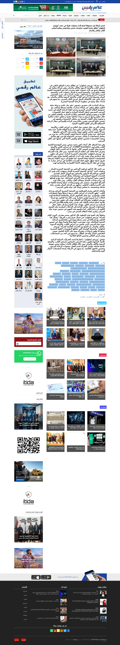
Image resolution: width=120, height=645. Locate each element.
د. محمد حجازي (38, 218)
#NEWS (25, 615)
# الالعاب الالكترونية (84, 274)
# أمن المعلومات (75, 290)
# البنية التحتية (75, 274)
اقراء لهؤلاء (38, 154)
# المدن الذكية (101, 290)
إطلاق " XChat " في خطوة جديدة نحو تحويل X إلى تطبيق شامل (76, 426)
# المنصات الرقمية (100, 287)
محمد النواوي (19, 180)
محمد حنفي (28, 180)
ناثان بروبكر (28, 243)
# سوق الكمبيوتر (57, 274)
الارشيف (3, 35)
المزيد (40, 15)
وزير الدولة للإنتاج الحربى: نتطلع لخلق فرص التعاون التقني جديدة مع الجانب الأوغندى (76, 323)
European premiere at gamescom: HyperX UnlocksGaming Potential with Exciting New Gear (85, 610)
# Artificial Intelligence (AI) (56, 276)
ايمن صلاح (38, 180)
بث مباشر (46, 15)
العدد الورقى (3, 25)
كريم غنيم (18, 218)
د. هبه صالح (28, 191)
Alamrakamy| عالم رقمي (84, 639)
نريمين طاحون (38, 279)
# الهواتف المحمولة (66, 274)
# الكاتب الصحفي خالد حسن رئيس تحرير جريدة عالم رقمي (93, 271)
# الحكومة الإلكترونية (52, 287)
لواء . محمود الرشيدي (19, 192)
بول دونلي (28, 267)
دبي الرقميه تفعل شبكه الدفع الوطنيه (57, 395)
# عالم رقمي (58, 263)
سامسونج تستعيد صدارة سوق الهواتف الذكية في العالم (97, 426)
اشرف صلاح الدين (38, 303)
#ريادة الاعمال (62, 284)
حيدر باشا (38, 254)
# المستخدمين (91, 287)
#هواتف (25, 599)
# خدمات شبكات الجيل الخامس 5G (84, 284)
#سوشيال (25, 603)
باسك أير (19, 243)
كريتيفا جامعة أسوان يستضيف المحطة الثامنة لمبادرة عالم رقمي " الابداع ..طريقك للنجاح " (29, 538)
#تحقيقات (25, 591)
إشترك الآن (29, 359)
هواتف (83, 15)
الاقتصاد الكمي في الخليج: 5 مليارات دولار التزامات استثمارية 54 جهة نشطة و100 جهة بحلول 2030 (84, 618)
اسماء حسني (38, 204)
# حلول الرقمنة (66, 263)
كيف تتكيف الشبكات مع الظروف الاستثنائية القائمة (76, 447)
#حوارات (25, 619)
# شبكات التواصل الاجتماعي (98, 284)
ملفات (88, 15)
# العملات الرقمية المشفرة (64, 287)
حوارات (53, 15)
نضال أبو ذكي (28, 290)
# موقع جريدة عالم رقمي (75, 271)
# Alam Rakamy (64, 271)
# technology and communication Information (83, 279)
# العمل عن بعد (83, 287)
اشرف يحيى (19, 267)
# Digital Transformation (77, 276)
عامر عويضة (28, 279)
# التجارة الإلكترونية (84, 282)
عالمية (70, 15)
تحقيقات (94, 15)
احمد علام (38, 243)
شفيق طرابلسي (19, 255)
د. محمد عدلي (28, 204)
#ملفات (25, 595)
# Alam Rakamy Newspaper (68, 265)
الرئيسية (102, 15)
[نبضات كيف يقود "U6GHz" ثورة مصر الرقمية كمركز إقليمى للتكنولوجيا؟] (28, 39)
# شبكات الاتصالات (83, 263)
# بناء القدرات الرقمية (89, 265)
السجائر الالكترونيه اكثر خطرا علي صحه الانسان (96, 395)
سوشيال (76, 15)
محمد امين (18, 279)
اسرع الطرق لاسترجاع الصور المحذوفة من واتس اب (98, 447)
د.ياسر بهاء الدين (18, 167)
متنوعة (65, 15)
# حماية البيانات (67, 279)
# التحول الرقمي (74, 263)
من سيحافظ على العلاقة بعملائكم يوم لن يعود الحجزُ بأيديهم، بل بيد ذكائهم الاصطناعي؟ (85, 593)
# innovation (67, 276)
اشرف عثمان (29, 218)
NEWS (59, 15)
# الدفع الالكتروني (58, 279)
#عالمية (25, 607)
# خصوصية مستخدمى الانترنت (62, 282)
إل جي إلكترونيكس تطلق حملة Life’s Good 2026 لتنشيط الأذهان (56, 375)
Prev (15, 416)
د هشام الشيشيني (28, 230)
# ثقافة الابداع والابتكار (99, 279)
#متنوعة (25, 611)
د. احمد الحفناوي (19, 205)
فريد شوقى (28, 166)
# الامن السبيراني (74, 287)
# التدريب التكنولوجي (100, 265)
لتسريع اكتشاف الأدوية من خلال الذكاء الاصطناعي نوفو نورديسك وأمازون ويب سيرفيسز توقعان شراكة (46, 593)
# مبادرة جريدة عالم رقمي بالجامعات (97, 274)
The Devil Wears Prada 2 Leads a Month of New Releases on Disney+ (85, 601)
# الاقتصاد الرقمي (74, 282)
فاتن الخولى (38, 166)
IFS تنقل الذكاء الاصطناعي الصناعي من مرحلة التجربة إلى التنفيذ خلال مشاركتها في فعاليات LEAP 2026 (72, 20)
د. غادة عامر (38, 191)
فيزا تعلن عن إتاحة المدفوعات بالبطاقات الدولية (77, 374)
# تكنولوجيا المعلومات (93, 263)
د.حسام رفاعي (19, 290)
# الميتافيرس (93, 290)
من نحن (16, 640)
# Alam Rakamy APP (89, 276)
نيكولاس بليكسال (28, 255)
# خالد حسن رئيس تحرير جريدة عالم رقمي (96, 268)
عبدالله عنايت (38, 267)
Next (41, 416)
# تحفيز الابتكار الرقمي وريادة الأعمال (97, 282)
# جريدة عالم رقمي (79, 265)
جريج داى (38, 290)
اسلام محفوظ (18, 229)
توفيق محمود (38, 229)
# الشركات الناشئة (71, 284)
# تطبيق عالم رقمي (100, 276)
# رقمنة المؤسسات (85, 290)
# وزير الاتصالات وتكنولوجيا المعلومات (78, 268)
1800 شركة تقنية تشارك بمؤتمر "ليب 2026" (76, 395)
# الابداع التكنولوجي (53, 284)
